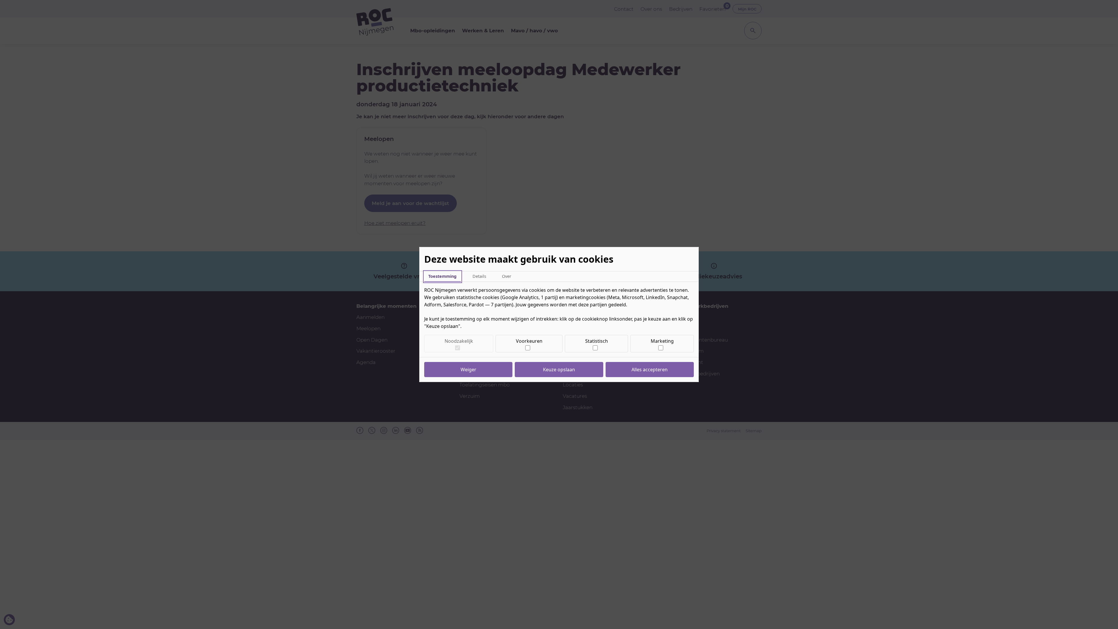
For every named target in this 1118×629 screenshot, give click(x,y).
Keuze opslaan (559, 369)
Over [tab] (506, 276)
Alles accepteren (649, 369)
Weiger (468, 369)
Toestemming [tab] (442, 276)
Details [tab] (479, 276)
